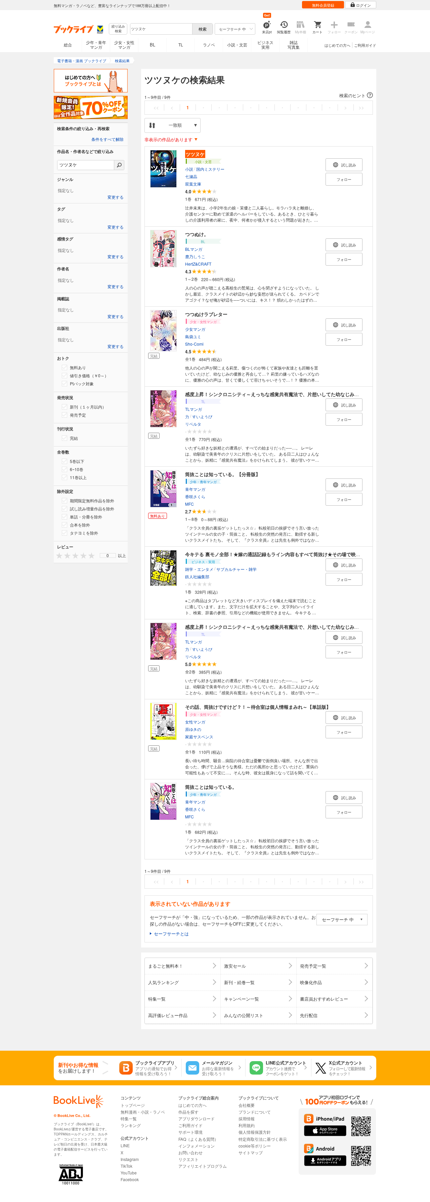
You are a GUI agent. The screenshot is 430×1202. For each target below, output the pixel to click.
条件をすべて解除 (107, 139)
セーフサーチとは (171, 933)
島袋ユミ (193, 336)
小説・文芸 (237, 44)
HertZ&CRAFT (198, 263)
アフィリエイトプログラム (202, 1166)
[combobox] (160, 29)
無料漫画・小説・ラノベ (143, 1112)
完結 (74, 438)
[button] (258, 95)
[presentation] (57, 555)
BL (152, 44)
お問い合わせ (190, 1152)
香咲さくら (195, 496)
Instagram (130, 1159)
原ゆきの (193, 729)
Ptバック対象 (82, 383)
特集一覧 (129, 1118)
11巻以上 (78, 477)
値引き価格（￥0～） (89, 375)
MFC (189, 503)
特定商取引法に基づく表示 (263, 1139)
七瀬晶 (191, 176)
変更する (116, 197)
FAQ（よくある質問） (198, 1139)
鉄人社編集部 (197, 576)
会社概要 (247, 1105)
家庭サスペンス (199, 736)
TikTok (126, 1166)
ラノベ (209, 44)
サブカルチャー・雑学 (236, 569)
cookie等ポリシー (255, 1146)
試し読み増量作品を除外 (92, 508)
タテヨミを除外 (84, 533)
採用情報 (247, 1118)
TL (180, 44)
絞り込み (118, 29)
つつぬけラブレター (206, 314)
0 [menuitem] (107, 555)
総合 (68, 44)
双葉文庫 (193, 183)
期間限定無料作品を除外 (92, 500)
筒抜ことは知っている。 (211, 786)
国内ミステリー (210, 168)
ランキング (131, 1125)
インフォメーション (196, 1146)
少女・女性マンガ (124, 44)
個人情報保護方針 (255, 1132)
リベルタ (193, 423)
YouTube (129, 1172)
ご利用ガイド (365, 45)
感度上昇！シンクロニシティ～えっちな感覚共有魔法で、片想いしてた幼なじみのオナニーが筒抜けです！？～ (302, 394)
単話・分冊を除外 (86, 516)
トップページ (133, 1105)
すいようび (202, 416)
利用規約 (247, 1125)
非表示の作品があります (168, 139)
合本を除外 (80, 525)
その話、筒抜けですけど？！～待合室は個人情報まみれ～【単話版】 (258, 706)
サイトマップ (251, 1152)
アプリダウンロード (196, 1118)
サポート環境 (190, 1132)
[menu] (108, 555)
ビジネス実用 (265, 44)
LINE (125, 1145)
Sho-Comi (194, 343)
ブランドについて (255, 1112)
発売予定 (78, 415)
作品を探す (188, 1112)
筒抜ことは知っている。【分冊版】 (222, 474)
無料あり (78, 367)
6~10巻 (76, 469)
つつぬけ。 (197, 234)
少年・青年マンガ (96, 44)
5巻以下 (77, 461)
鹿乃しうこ (195, 256)
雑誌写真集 (294, 44)
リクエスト (188, 1159)
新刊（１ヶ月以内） (88, 407)
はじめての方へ (337, 45)
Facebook (130, 1179)
